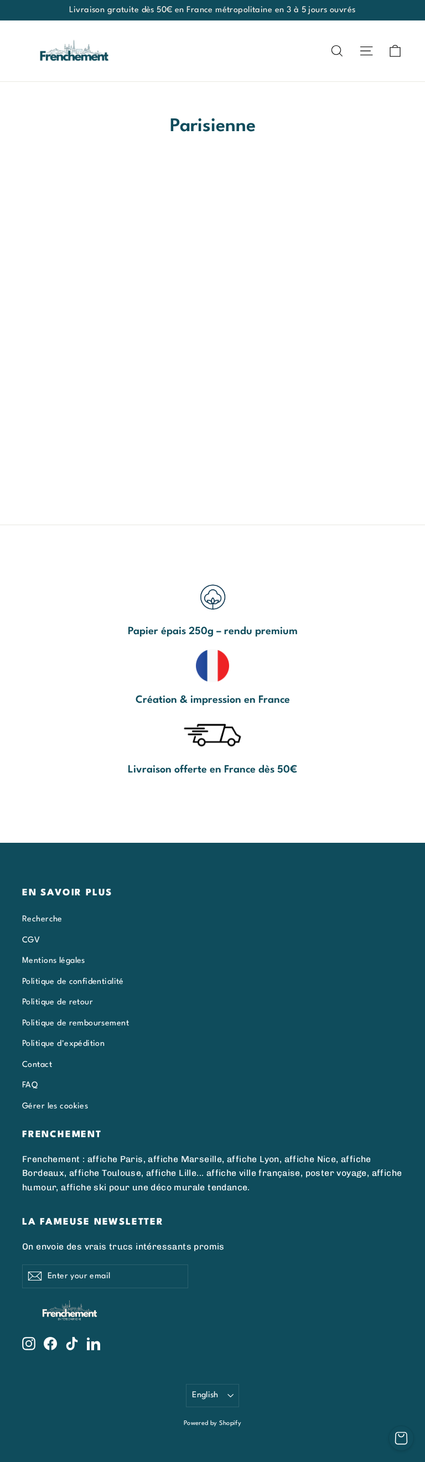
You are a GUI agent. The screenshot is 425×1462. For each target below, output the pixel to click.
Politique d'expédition (63, 1044)
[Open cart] (401, 1438)
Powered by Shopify (213, 1423)
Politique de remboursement (75, 1023)
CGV (31, 940)
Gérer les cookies (55, 1106)
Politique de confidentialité (73, 982)
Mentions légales (53, 961)
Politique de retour (57, 1002)
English (205, 1395)
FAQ (30, 1085)
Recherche (42, 919)
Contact (37, 1065)
